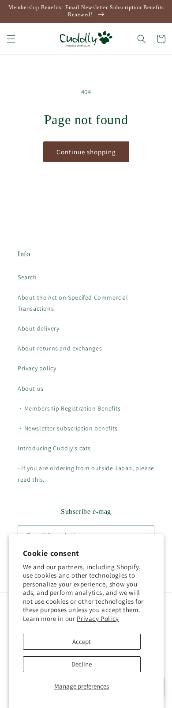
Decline (81, 664)
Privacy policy (37, 368)
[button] (11, 39)
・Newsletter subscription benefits (68, 428)
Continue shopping (86, 152)
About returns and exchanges (60, 348)
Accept (81, 641)
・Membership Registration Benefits (69, 408)
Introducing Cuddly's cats (54, 448)
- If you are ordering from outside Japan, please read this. (86, 473)
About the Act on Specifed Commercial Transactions (73, 302)
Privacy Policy (98, 618)
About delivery (38, 328)
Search (27, 277)
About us (31, 388)
